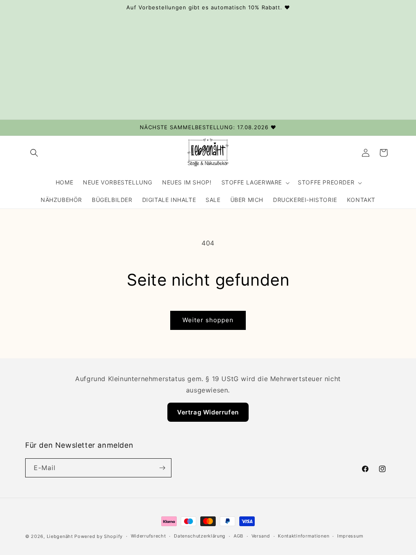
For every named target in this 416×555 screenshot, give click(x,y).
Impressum (350, 536)
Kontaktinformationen (303, 536)
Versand (260, 536)
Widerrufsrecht (148, 536)
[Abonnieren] (162, 467)
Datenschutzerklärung (199, 536)
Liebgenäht (60, 536)
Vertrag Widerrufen (208, 412)
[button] (34, 153)
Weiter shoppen (208, 320)
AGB (238, 536)
